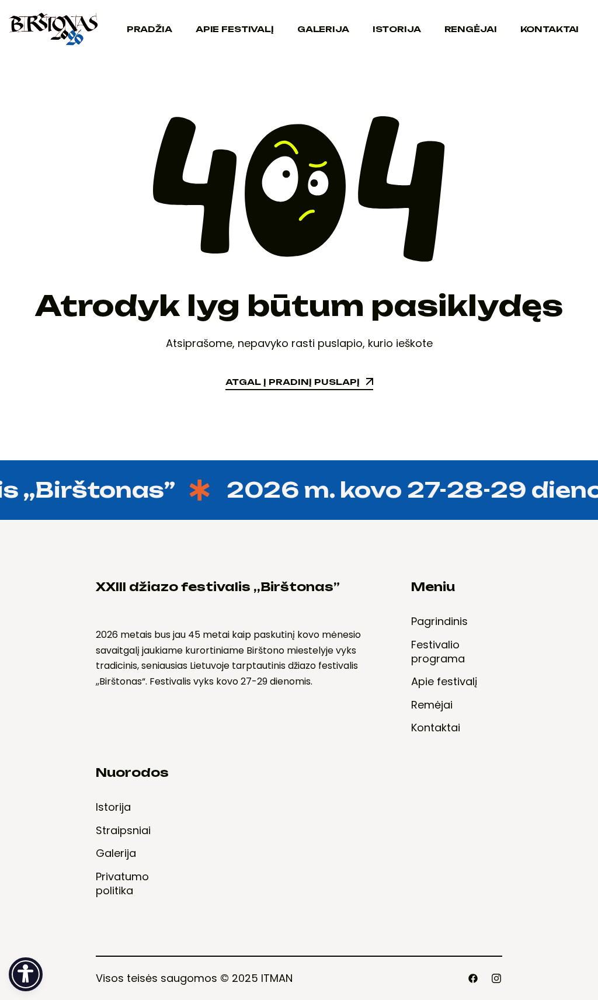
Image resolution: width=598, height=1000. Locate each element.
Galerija (323, 29)
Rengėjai (470, 29)
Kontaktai (549, 29)
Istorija (397, 29)
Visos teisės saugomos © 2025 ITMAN (194, 978)
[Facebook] (473, 978)
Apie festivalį (235, 29)
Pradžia (149, 29)
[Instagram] (496, 978)
